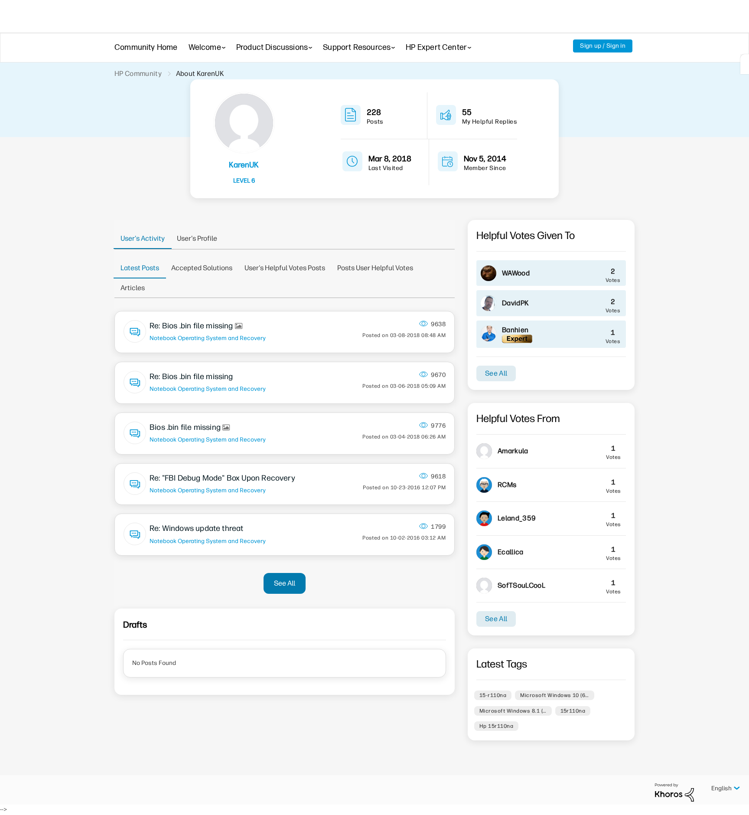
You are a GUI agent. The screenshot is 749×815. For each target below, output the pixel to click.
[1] (744, 64)
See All (284, 583)
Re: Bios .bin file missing (192, 326)
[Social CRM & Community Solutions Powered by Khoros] (674, 792)
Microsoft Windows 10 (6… (554, 695)
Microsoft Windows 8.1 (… (513, 711)
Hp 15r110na (496, 726)
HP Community (138, 73)
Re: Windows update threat (197, 528)
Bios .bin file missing (186, 427)
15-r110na (492, 695)
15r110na (573, 711)
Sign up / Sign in (602, 45)
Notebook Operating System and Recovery (208, 337)
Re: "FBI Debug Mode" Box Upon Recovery (222, 478)
